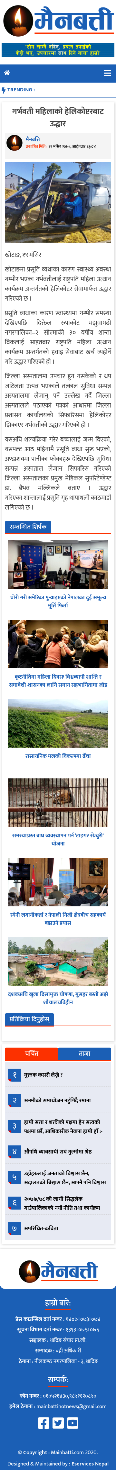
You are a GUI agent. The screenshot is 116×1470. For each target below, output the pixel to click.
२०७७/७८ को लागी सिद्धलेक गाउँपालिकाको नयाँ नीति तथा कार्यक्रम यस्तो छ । (62, 1208)
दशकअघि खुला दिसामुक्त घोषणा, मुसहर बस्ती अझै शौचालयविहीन (58, 998)
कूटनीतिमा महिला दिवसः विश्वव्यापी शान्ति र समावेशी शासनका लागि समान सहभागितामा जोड (58, 681)
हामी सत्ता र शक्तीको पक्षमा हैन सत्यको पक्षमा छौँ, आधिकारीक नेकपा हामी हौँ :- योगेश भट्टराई (63, 1131)
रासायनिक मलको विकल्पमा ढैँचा (58, 756)
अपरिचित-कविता (41, 1228)
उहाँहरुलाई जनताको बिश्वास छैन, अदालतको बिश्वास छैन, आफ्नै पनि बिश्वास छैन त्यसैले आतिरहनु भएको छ (65, 1182)
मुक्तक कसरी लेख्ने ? (43, 1075)
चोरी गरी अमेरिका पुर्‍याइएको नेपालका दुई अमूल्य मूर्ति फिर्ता (58, 602)
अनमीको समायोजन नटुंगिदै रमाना (57, 1100)
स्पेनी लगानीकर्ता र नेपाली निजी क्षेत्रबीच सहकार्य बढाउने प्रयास (58, 919)
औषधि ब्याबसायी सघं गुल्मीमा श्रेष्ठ (58, 1151)
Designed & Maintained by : (58, 1463)
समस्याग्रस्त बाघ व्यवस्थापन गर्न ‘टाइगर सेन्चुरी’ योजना (58, 840)
